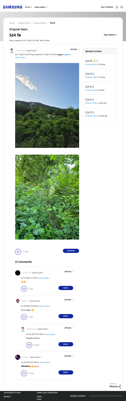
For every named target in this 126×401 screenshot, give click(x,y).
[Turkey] (12, 7)
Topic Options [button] (109, 35)
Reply (65, 288)
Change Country (78, 396)
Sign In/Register (107, 7)
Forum (27, 7)
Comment (71, 251)
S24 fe (88, 86)
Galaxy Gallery (40, 7)
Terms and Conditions (47, 393)
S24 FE (89, 73)
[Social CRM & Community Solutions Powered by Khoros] (115, 386)
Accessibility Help (12, 393)
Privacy (7, 397)
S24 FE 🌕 (90, 61)
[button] (75, 49)
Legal (39, 397)
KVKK (39, 399)
